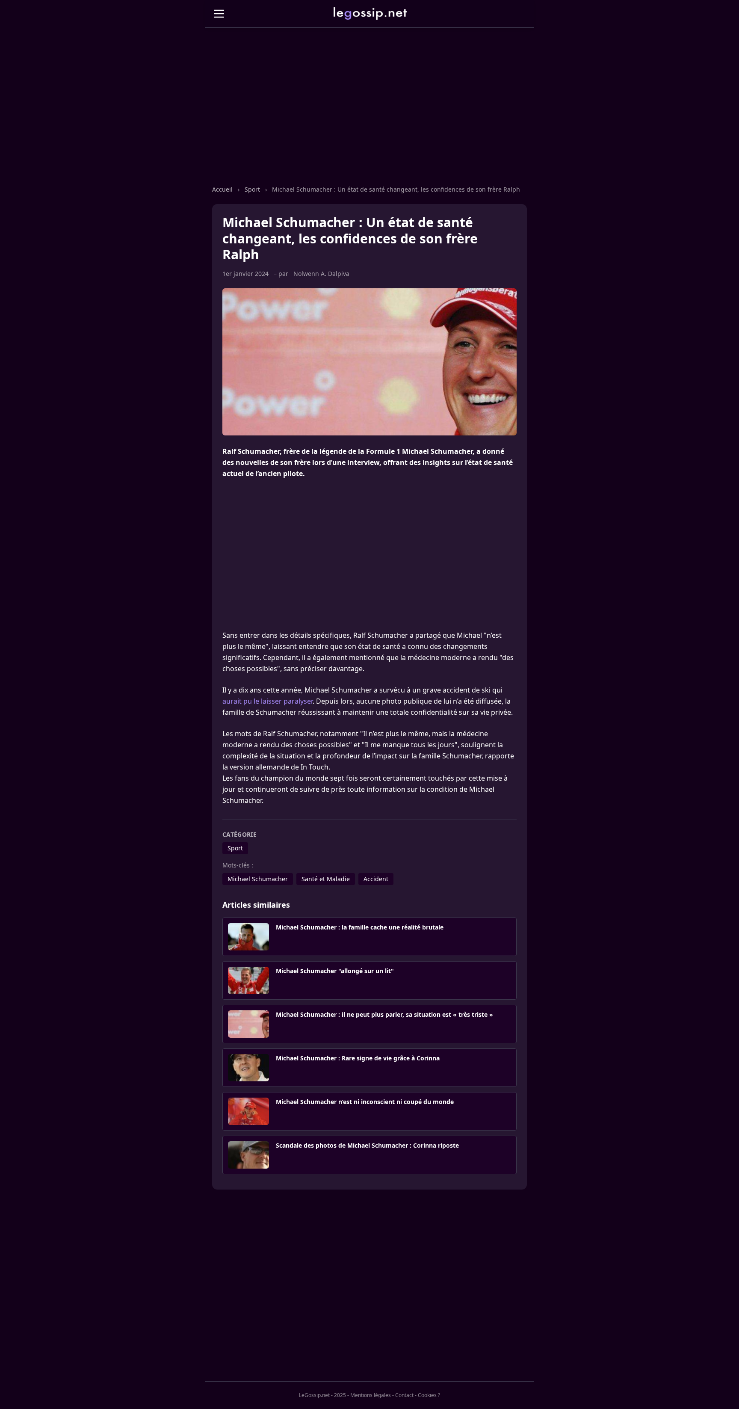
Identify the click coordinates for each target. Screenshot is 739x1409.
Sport (252, 189)
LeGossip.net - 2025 (322, 1395)
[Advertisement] (369, 115)
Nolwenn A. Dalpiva (321, 273)
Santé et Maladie (326, 879)
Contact (404, 1395)
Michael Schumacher (258, 879)
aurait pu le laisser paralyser (267, 701)
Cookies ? (429, 1395)
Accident (376, 879)
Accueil (222, 189)
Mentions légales (370, 1395)
